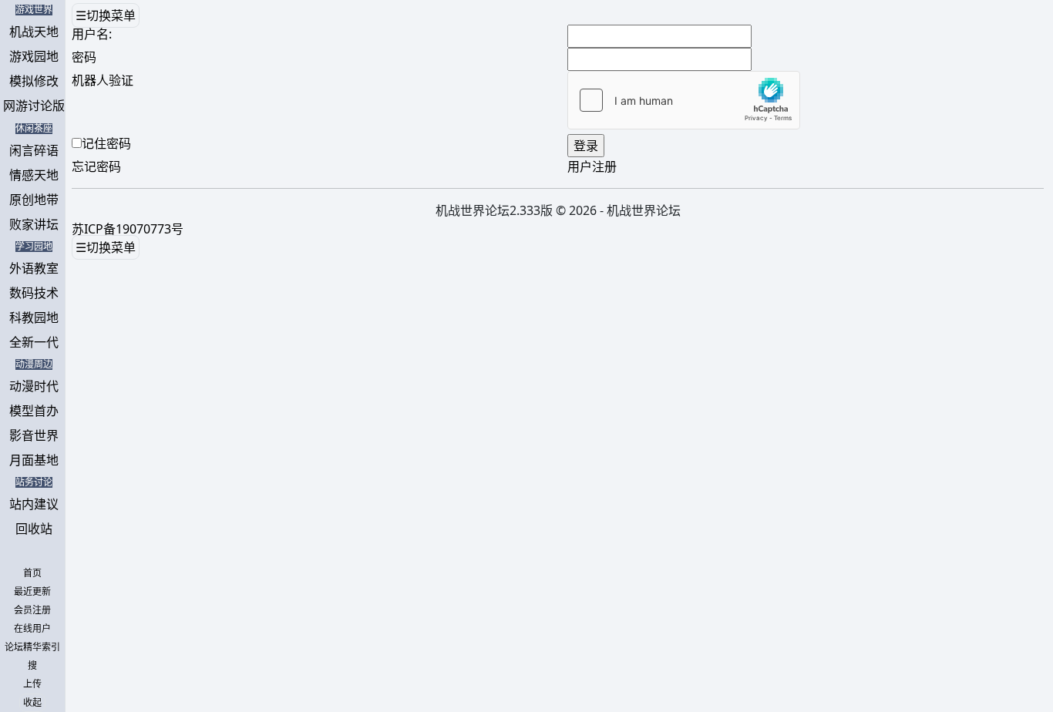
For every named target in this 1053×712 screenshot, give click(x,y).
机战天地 (34, 31)
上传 (32, 684)
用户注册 (592, 166)
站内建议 (34, 503)
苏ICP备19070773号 (127, 228)
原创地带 (34, 199)
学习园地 (33, 246)
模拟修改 (34, 80)
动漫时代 (34, 386)
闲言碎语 (34, 150)
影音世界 (34, 435)
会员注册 (32, 610)
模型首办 (34, 410)
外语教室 (34, 268)
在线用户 (32, 628)
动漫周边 (33, 364)
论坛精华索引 (32, 647)
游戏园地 (34, 56)
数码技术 (34, 292)
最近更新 (32, 591)
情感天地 (34, 174)
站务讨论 (33, 482)
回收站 (33, 528)
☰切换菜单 (106, 15)
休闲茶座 (33, 128)
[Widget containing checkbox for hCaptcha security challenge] (683, 100)
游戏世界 (33, 10)
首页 (32, 573)
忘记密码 (96, 166)
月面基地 (34, 460)
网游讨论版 (34, 105)
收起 (32, 702)
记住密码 (106, 143)
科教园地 (34, 317)
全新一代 (34, 342)
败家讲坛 (34, 224)
